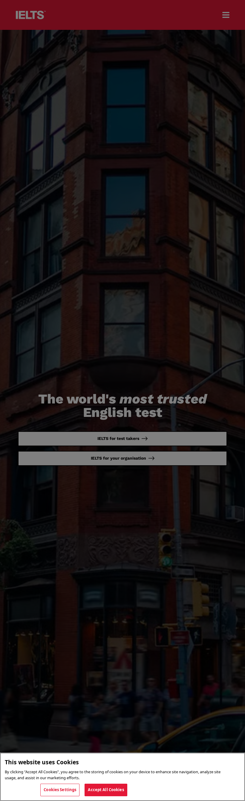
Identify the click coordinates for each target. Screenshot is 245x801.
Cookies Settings (60, 789)
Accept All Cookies (106, 789)
